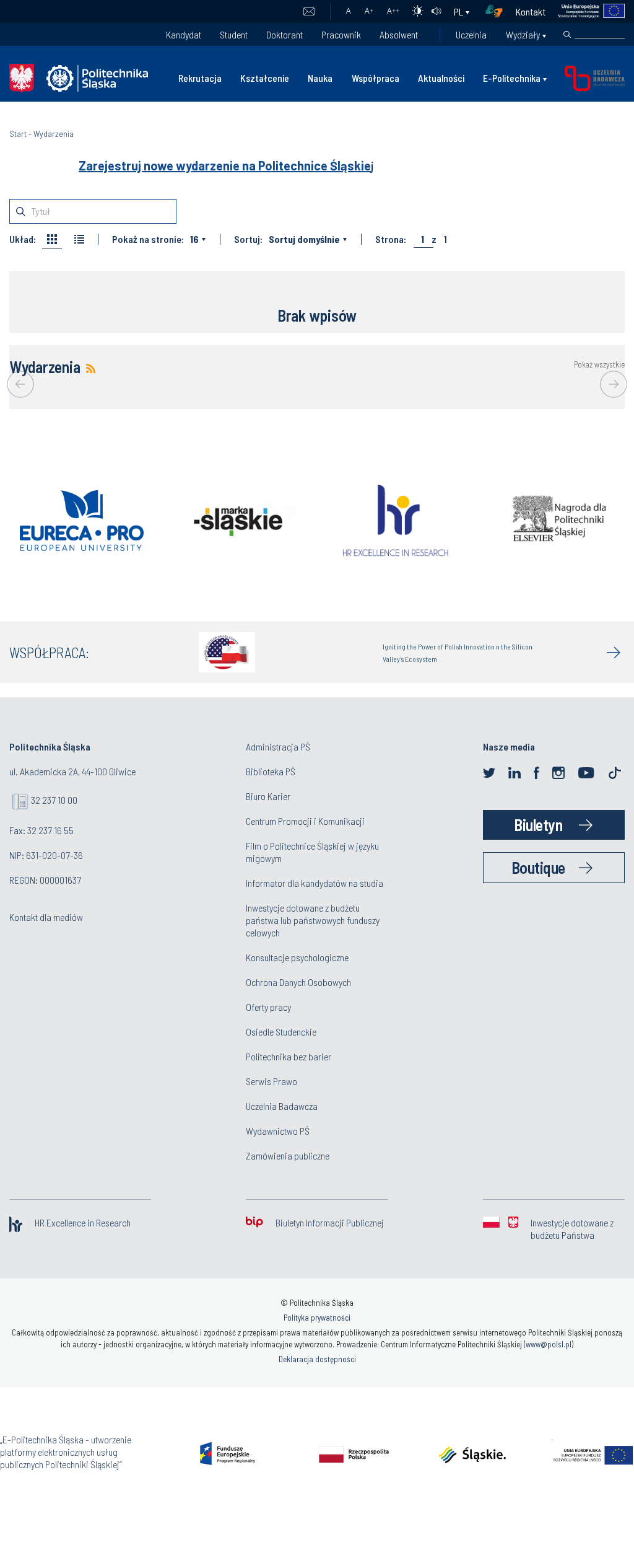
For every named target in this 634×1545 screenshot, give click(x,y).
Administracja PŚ (278, 746)
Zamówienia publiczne (287, 1155)
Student (234, 34)
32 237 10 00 (54, 800)
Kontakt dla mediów (46, 917)
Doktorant (284, 34)
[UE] (585, 11)
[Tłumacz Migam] (498, 11)
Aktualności (441, 78)
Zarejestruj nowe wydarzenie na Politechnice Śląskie (225, 165)
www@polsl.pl (548, 1344)
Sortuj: (248, 239)
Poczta (309, 12)
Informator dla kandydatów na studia (314, 883)
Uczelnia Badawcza (282, 1106)
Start (18, 133)
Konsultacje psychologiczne (297, 957)
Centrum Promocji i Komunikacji (305, 821)
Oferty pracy (268, 1007)
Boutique (538, 867)
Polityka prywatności (317, 1318)
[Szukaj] (567, 34)
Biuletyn (538, 824)
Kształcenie (264, 78)
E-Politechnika (512, 78)
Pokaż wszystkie (599, 365)
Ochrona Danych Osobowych (298, 982)
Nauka (320, 78)
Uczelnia (471, 34)
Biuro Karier (268, 796)
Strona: (390, 239)
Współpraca (375, 78)
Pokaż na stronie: (148, 239)
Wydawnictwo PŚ (278, 1131)
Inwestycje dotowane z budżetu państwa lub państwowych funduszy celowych (313, 920)
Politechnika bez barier (288, 1056)
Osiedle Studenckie (281, 1031)
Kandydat (183, 34)
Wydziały (523, 34)
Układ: (22, 239)
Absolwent (399, 34)
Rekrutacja (200, 78)
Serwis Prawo (271, 1081)
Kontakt (530, 11)
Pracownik (341, 34)
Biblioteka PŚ (270, 771)
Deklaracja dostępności (317, 1359)
